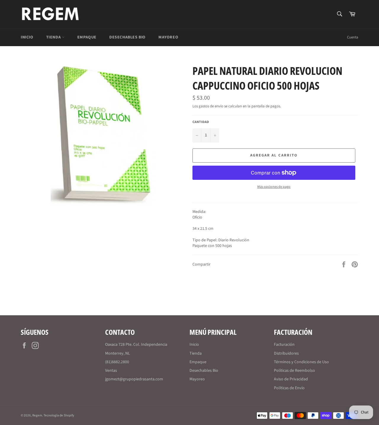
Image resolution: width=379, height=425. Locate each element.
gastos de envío (211, 106)
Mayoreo (168, 37)
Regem (37, 415)
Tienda (54, 37)
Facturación (284, 345)
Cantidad (200, 122)
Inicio (27, 37)
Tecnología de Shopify (59, 415)
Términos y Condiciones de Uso (301, 362)
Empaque (87, 37)
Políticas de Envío (289, 388)
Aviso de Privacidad (291, 379)
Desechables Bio (127, 37)
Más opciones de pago (273, 187)
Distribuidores (286, 353)
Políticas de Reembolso (294, 371)
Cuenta (352, 37)
